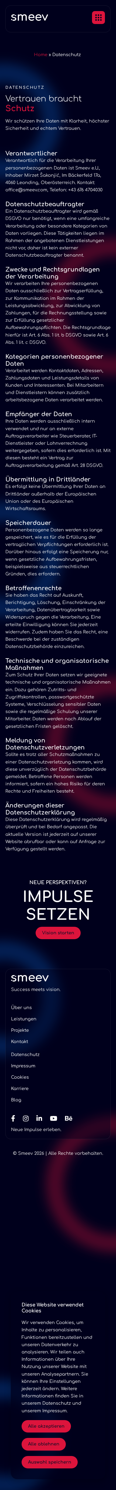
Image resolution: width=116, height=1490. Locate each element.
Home (40, 54)
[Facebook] (16, 1118)
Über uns (21, 1007)
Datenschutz (25, 1054)
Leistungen (23, 1019)
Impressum (23, 1066)
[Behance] (72, 1118)
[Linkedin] (42, 1118)
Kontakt (19, 1041)
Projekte (20, 1030)
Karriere (20, 1088)
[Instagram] (29, 1118)
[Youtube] (57, 1118)
